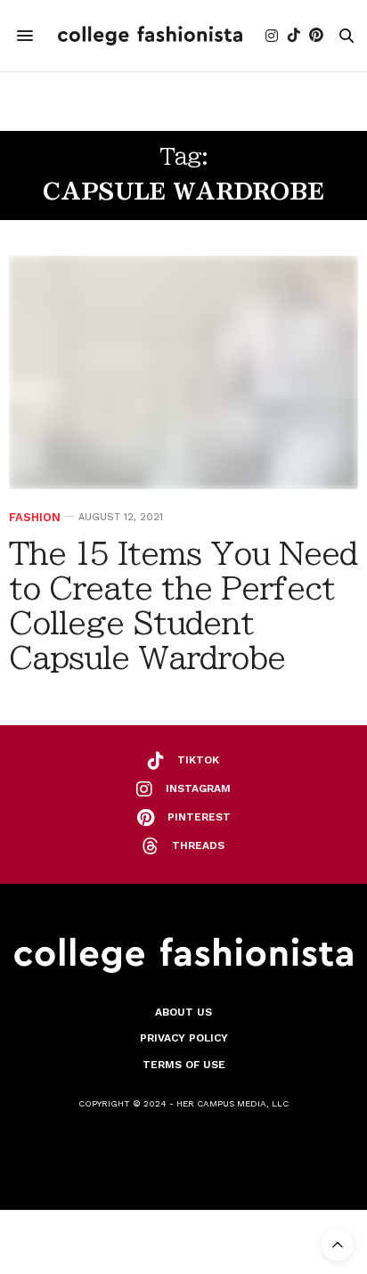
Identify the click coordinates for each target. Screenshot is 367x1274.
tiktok (198, 760)
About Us (183, 1012)
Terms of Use (184, 1064)
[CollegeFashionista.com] (150, 35)
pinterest (199, 817)
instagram (198, 788)
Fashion (35, 517)
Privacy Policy (184, 1038)
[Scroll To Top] (338, 1245)
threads (198, 845)
